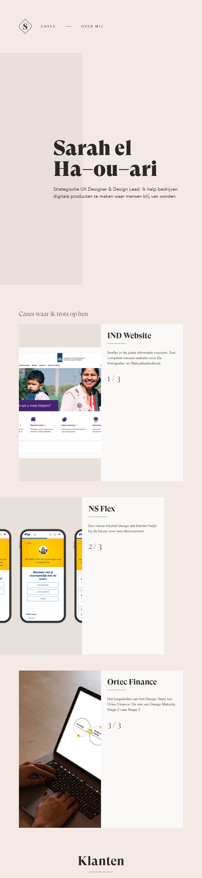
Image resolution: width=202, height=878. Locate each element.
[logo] (25, 33)
